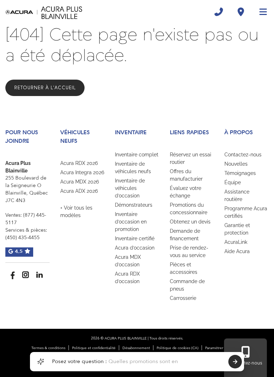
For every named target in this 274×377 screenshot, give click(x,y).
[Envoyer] (235, 361)
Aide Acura (237, 251)
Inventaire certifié (134, 238)
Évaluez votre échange (185, 191)
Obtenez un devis (190, 222)
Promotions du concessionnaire (188, 208)
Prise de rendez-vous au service (189, 251)
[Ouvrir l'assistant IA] (41, 361)
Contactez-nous (243, 154)
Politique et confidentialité (94, 348)
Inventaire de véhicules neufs (133, 167)
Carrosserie (183, 298)
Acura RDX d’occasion (127, 277)
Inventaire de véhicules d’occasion (130, 188)
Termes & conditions (48, 348)
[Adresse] (241, 11)
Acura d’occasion (134, 248)
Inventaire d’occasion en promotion (131, 221)
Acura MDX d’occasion (128, 260)
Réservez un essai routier (190, 158)
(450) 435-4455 (22, 237)
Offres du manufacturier (186, 175)
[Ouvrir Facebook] (11, 274)
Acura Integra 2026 (82, 172)
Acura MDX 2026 (79, 182)
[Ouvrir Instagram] (25, 274)
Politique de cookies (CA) (177, 348)
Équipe (232, 182)
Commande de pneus (187, 285)
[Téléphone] (219, 11)
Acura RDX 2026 (79, 163)
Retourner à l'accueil (45, 87)
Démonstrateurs (133, 205)
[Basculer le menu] (260, 11)
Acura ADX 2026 (79, 191)
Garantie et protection (237, 229)
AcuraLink (235, 242)
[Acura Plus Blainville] (44, 11)
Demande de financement (185, 234)
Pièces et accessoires (183, 268)
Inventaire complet (136, 154)
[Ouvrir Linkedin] (39, 274)
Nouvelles (236, 164)
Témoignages (240, 173)
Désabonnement (136, 348)
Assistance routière (236, 195)
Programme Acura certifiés (245, 212)
